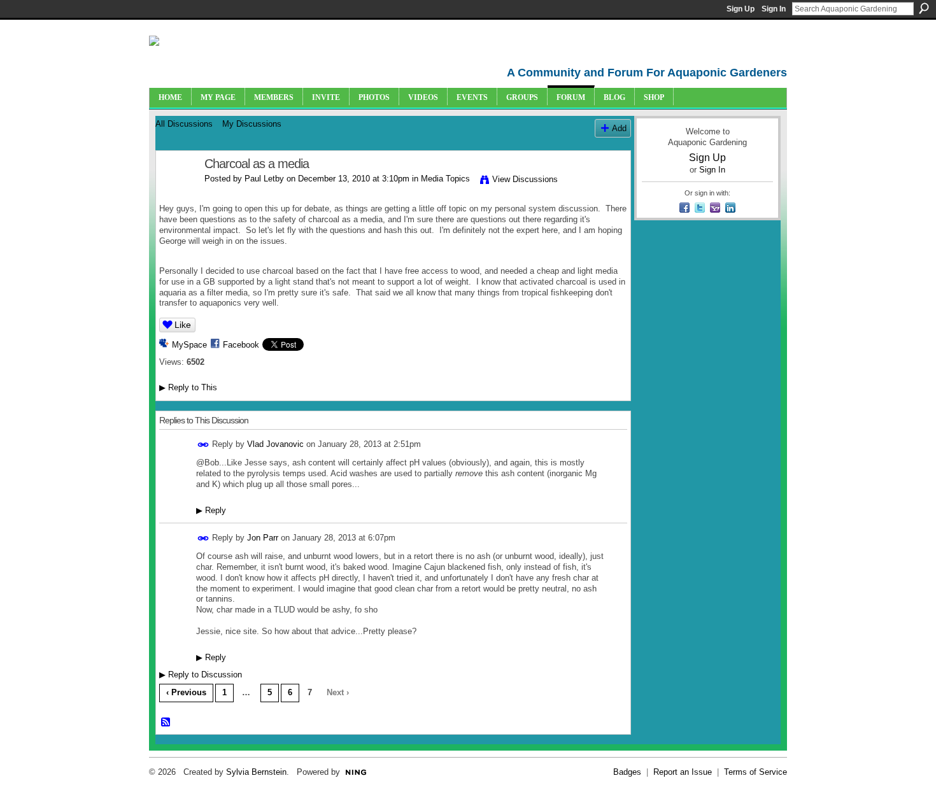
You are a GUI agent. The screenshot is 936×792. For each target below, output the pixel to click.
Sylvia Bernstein (256, 772)
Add (619, 128)
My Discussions (251, 124)
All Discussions (184, 124)
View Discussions (525, 179)
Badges (627, 772)
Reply (211, 510)
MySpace (189, 345)
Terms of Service (755, 772)
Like (182, 325)
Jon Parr (262, 537)
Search (924, 8)
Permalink (203, 445)
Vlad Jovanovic (275, 444)
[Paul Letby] (176, 191)
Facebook (241, 345)
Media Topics (445, 178)
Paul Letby (264, 178)
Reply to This (188, 387)
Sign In (774, 8)
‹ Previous (186, 692)
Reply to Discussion (200, 674)
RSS (166, 722)
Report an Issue (682, 772)
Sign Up (741, 8)
